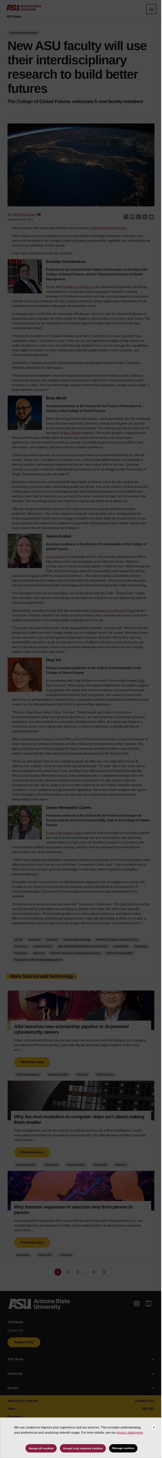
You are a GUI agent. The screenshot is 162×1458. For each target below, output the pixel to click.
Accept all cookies (41, 1448)
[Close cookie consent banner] (154, 1428)
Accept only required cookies (83, 1448)
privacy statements (130, 1432)
